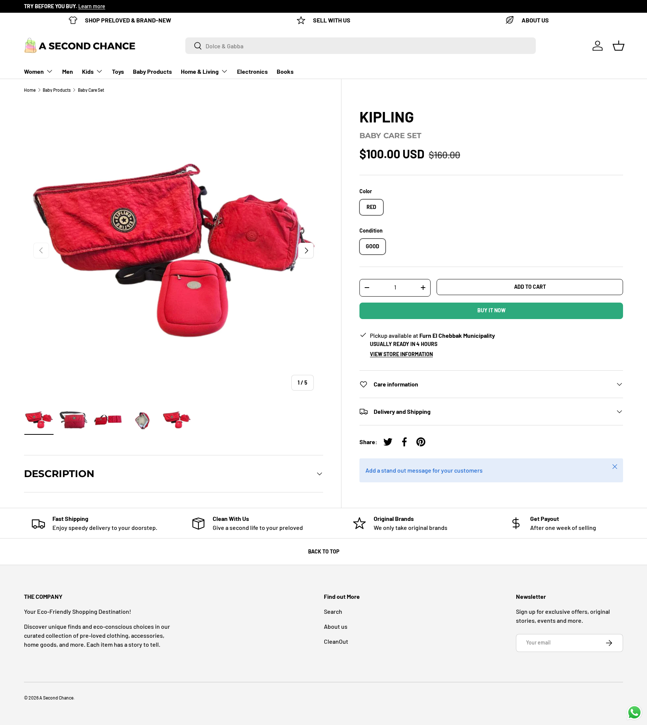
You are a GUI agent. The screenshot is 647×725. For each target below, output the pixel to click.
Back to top (323, 551)
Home (30, 90)
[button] (618, 45)
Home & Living (200, 71)
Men (67, 71)
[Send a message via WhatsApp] (634, 712)
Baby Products (152, 71)
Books (285, 71)
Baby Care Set (91, 90)
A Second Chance (56, 697)
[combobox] (360, 45)
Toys (118, 71)
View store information (401, 354)
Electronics (252, 71)
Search (333, 611)
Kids (88, 71)
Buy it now (491, 310)
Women (34, 71)
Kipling (386, 116)
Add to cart (530, 286)
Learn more (91, 6)
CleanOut (336, 641)
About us (335, 626)
